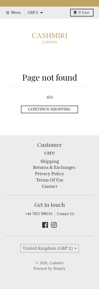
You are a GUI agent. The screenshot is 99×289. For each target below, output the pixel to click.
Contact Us (65, 214)
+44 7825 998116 (38, 214)
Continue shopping (49, 109)
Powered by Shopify (49, 268)
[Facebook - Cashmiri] (45, 225)
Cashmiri (57, 263)
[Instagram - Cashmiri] (54, 225)
